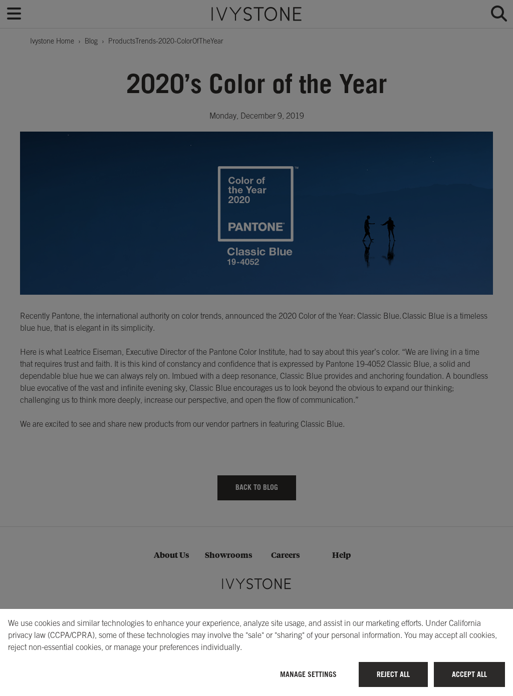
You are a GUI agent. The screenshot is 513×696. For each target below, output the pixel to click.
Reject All (393, 674)
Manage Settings (308, 674)
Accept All (469, 674)
